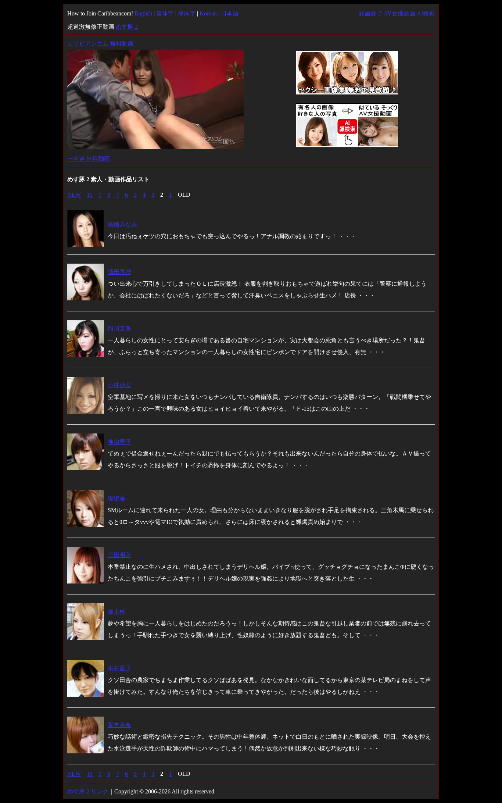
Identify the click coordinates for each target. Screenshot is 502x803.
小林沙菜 (119, 385)
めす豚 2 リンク (87, 791)
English (143, 13)
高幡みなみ (122, 224)
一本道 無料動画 (88, 159)
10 (90, 195)
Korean (208, 13)
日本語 (230, 13)
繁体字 (165, 13)
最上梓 (116, 612)
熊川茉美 (119, 328)
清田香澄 (119, 272)
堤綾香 (116, 498)
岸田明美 (119, 555)
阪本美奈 (119, 725)
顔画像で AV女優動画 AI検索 (397, 13)
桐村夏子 (119, 668)
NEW (74, 195)
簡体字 (187, 13)
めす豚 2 (127, 27)
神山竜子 (119, 442)
